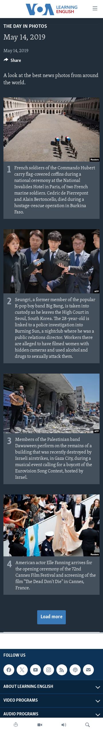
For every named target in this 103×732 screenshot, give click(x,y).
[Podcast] (75, 669)
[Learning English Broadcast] (63, 725)
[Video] (39, 725)
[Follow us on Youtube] (35, 669)
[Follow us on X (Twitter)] (22, 669)
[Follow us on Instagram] (48, 669)
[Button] (12, 61)
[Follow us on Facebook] (8, 669)
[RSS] (61, 669)
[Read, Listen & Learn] (16, 725)
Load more (51, 617)
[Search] (87, 725)
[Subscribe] (88, 669)
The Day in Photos (25, 26)
